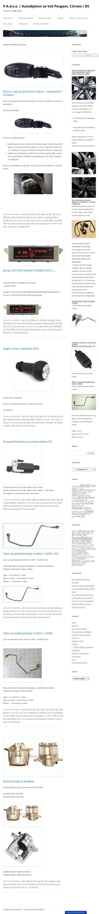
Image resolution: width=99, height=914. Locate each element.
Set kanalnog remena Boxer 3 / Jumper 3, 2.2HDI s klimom (83, 202)
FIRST (92, 501)
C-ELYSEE (58, 323)
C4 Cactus (27, 422)
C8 (17, 329)
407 (23, 217)
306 (93, 485)
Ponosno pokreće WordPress (34, 909)
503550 (89, 492)
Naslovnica (8, 18)
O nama (60, 18)
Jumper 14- (86, 554)
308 (4, 217)
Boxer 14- (75, 545)
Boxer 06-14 (86, 543)
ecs (89, 501)
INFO (74, 659)
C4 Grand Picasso (37, 422)
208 (38, 214)
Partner (43, 329)
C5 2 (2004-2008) (55, 326)
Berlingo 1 (13, 502)
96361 (94, 490)
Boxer (91, 497)
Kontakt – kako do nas (78, 18)
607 (31, 217)
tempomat (12, 226)
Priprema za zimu (78, 607)
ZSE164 (74, 516)
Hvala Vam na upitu (79, 629)
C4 (36, 220)
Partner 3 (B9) (29, 223)
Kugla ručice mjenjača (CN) (20, 348)
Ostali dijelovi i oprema (86, 556)
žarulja (81, 516)
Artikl (74, 622)
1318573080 (82, 494)
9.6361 (74, 486)
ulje (83, 511)
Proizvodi (75, 638)
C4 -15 (30, 326)
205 (78, 486)
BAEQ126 (75, 498)
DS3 (20, 329)
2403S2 (88, 490)
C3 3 (24, 220)
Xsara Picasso (44, 223)
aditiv (83, 495)
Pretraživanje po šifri (79, 662)
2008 (28, 214)
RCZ (37, 223)
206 (31, 214)
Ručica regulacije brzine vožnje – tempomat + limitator (33, 93)
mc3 (83, 505)
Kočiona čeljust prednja (18, 781)
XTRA (89, 514)
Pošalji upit (23, 24)
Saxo (18, 425)
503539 (79, 492)
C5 (39, 220)
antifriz (88, 495)
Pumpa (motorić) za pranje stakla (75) (27, 441)
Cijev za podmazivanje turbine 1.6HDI (27, 633)
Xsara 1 (78, 563)
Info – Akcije (8, 24)
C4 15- (20, 422)
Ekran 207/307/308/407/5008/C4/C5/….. (29, 270)
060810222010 (76, 495)
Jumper (89, 503)
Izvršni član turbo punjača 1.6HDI (83, 302)
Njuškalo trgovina (41, 24)
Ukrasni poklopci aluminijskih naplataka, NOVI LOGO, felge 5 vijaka (83, 72)
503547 (84, 492)
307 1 (54, 214)
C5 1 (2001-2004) (47, 220)
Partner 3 (51, 719)
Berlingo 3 (15, 719)
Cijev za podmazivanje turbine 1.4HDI (83, 383)
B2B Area (75, 625)
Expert (31, 329)
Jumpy (13, 223)
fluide (74, 503)
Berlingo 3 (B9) (51, 217)
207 (35, 214)
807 (35, 217)
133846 (74, 492)
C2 (10, 220)
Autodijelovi (22, 323)
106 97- (32, 416)
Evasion (25, 329)
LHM (73, 505)
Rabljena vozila (45, 18)
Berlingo (31, 323)
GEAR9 (82, 503)
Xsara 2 (6, 509)
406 (14, 217)
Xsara (89, 511)
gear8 (78, 503)
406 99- (19, 217)
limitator (78, 505)
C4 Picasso (49, 422)
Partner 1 (42, 506)
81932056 (75, 494)
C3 (13, 220)
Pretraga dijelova (25, 18)
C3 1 (16, 220)
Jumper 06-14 (77, 554)
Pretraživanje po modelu (81, 635)
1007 (23, 214)
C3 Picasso (31, 220)
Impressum (76, 656)
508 (8, 323)
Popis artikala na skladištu (82, 632)
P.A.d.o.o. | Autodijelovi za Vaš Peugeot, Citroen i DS (46, 6)
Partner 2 (20, 223)
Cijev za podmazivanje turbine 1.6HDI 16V (30, 553)
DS (9, 223)
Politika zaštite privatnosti (83, 647)
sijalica (87, 508)
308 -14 (9, 217)
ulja (80, 511)
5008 (28, 217)
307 (50, 214)
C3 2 (20, 220)
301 (46, 214)
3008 (42, 214)
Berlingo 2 (41, 217)
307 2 (59, 214)
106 (27, 416)
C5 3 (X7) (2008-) (9, 329)
